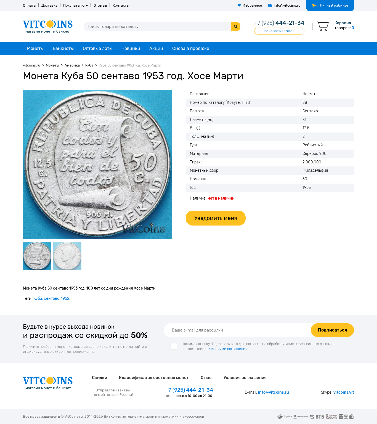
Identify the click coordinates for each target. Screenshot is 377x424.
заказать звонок (279, 31)
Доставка (49, 5)
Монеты (35, 48)
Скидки (99, 377)
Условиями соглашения (227, 349)
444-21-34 (279, 23)
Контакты (121, 5)
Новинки (130, 48)
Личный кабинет (334, 5)
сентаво (51, 298)
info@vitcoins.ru (287, 5)
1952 (65, 298)
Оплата (29, 5)
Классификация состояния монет (154, 377)
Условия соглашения (245, 377)
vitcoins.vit (343, 392)
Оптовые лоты (97, 48)
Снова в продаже (190, 48)
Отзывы (100, 5)
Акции (156, 48)
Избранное (252, 5)
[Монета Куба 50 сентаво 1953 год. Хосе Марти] (97, 164)
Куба (37, 298)
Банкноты (63, 48)
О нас (206, 377)
